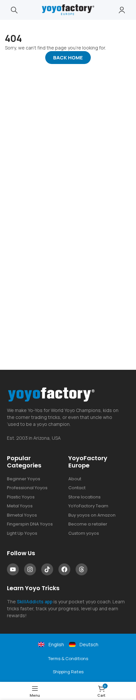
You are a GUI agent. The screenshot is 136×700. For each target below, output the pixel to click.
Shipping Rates (68, 672)
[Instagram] (30, 569)
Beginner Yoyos (23, 479)
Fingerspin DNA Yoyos (30, 524)
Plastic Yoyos (21, 497)
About (74, 479)
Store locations (84, 497)
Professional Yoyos (27, 488)
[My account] (121, 9)
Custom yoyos (83, 533)
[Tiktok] (47, 569)
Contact (76, 488)
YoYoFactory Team (88, 506)
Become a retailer (87, 524)
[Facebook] (64, 569)
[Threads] (81, 569)
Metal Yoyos (20, 506)
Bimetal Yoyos (22, 515)
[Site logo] (68, 9)
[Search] (14, 9)
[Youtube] (13, 569)
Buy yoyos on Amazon (92, 515)
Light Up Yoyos (22, 533)
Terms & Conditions (68, 658)
